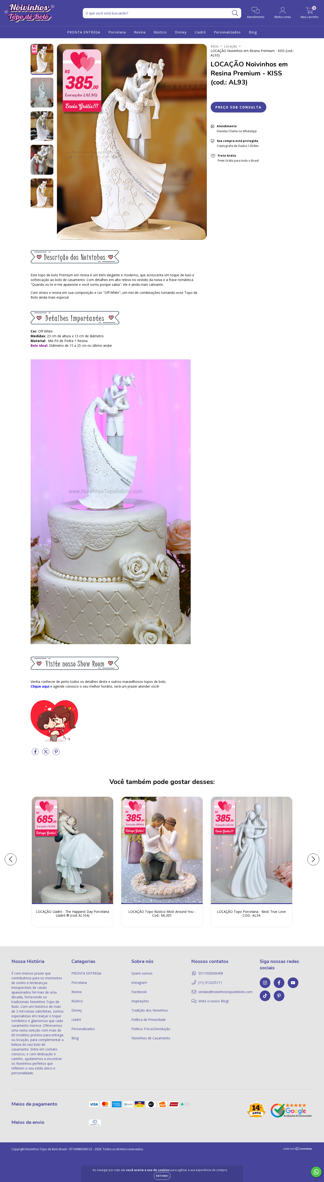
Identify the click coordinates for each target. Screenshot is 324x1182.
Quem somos (142, 973)
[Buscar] (235, 13)
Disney (181, 32)
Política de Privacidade (148, 1019)
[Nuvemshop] (298, 1149)
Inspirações (140, 1001)
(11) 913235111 (210, 982)
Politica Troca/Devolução (150, 1029)
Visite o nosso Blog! (213, 1001)
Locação (230, 46)
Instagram (139, 982)
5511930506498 (210, 973)
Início (215, 46)
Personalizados (227, 32)
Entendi (162, 1175)
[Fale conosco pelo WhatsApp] (316, 1172)
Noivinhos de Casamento (150, 1038)
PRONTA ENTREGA (83, 32)
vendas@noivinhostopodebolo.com (225, 992)
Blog (253, 32)
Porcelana (117, 32)
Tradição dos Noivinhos (149, 1010)
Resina (140, 32)
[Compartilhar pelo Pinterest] (56, 753)
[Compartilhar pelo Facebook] (36, 753)
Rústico (160, 32)
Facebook (139, 992)
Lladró (200, 32)
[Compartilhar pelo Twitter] (46, 753)
